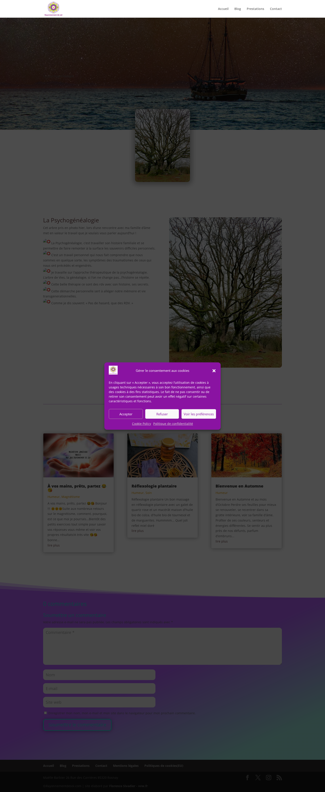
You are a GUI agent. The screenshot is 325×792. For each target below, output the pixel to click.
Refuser (162, 414)
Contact (276, 9)
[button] (214, 371)
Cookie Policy (141, 424)
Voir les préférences (199, 414)
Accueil (223, 9)
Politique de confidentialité (173, 424)
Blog (237, 9)
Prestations (255, 9)
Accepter (125, 414)
